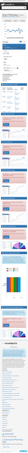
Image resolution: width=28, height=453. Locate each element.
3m (20, 41)
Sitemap (4, 427)
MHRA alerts (4, 402)
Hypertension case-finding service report (10, 387)
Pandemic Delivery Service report (9, 389)
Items (15, 20)
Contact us (4, 417)
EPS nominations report (7, 385)
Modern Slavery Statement (7, 429)
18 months (22, 20)
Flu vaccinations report (7, 397)
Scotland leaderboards (7, 406)
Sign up (6, 124)
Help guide (4, 419)
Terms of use (5, 421)
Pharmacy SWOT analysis (7, 383)
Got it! (23, 451)
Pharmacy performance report (8, 381)
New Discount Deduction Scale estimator (10, 375)
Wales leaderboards (6, 404)
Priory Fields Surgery (9, 97)
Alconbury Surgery (9, 107)
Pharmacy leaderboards (7, 372)
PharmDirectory (5, 414)
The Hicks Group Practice (10, 102)
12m (24, 41)
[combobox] (12, 7)
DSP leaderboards (6, 412)
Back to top (6, 447)
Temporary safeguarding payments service (11, 393)
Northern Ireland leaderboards (8, 408)
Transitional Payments (6, 377)
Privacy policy (5, 423)
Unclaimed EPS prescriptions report (9, 379)
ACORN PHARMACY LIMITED (13, 16)
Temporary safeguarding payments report (10, 395)
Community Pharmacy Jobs (12, 440)
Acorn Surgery (10, 91)
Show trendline (8, 20)
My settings (4, 425)
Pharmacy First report (6, 373)
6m (22, 41)
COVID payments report (7, 391)
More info (10, 451)
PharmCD (8, 433)
